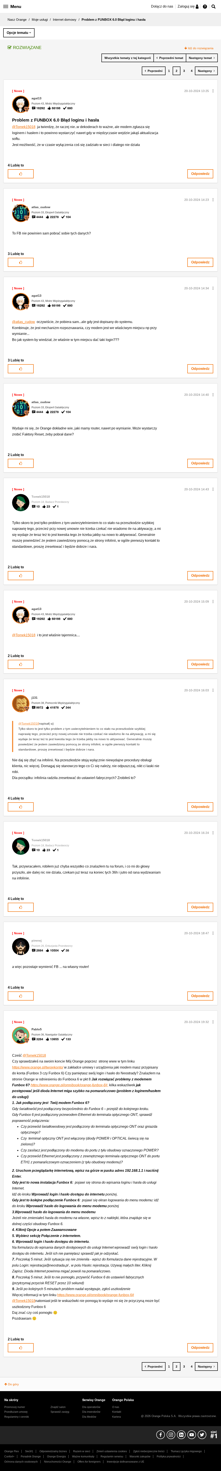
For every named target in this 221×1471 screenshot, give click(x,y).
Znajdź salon (58, 1407)
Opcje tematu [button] (17, 33)
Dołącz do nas (162, 6)
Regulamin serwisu (112, 1456)
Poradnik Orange (31, 1456)
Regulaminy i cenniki (16, 1416)
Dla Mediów (89, 1416)
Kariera (116, 1416)
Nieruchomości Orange (57, 1461)
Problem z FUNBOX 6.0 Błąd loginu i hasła (55, 120)
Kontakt (116, 1411)
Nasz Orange (17, 19)
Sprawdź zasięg (60, 1411)
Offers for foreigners (89, 1461)
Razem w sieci (81, 1451)
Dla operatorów (91, 1407)
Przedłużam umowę (16, 1411)
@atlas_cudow (23, 322)
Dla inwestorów (91, 1411)
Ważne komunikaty (83, 1456)
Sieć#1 (29, 1451)
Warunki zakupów (139, 1456)
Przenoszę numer (14, 1407)
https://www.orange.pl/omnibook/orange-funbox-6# (69, 1085)
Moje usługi (40, 19)
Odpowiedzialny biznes (53, 1451)
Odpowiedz (200, 174)
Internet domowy (64, 19)
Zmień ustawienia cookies (111, 1451)
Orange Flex (11, 1451)
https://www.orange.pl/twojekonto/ (37, 1067)
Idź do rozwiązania (200, 48)
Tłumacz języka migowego (186, 1451)
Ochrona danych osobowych (21, 1461)
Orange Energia (56, 1456)
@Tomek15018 (23, 127)
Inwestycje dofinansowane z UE (125, 1461)
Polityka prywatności (169, 1456)
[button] (213, 90)
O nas (115, 1407)
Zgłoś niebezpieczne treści (148, 1451)
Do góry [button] (13, 1384)
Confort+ (9, 1456)
